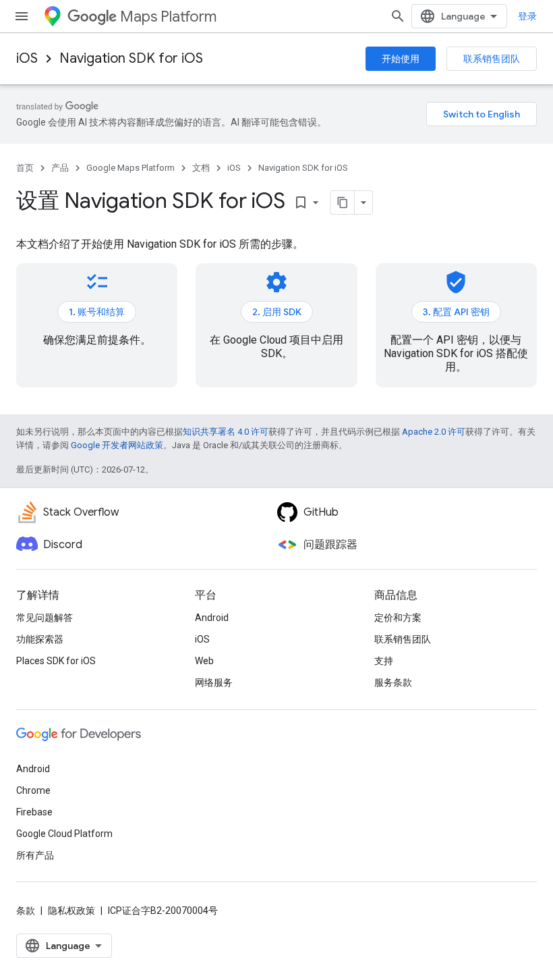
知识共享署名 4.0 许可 (225, 432)
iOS (27, 58)
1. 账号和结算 (97, 312)
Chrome (33, 790)
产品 (60, 168)
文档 (201, 168)
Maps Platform (168, 16)
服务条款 (393, 682)
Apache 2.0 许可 (433, 432)
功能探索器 (39, 639)
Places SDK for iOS (56, 660)
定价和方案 (397, 617)
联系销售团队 (491, 59)
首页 (25, 168)
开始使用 (400, 59)
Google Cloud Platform (64, 833)
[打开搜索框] (398, 16)
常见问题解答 (44, 617)
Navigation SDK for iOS (131, 58)
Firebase (34, 812)
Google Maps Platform (130, 168)
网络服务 (214, 682)
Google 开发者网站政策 (117, 445)
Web (204, 660)
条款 (25, 910)
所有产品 (35, 855)
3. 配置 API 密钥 (456, 312)
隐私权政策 (71, 910)
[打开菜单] (21, 16)
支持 (383, 660)
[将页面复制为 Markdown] (342, 202)
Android (212, 617)
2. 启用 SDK (276, 312)
